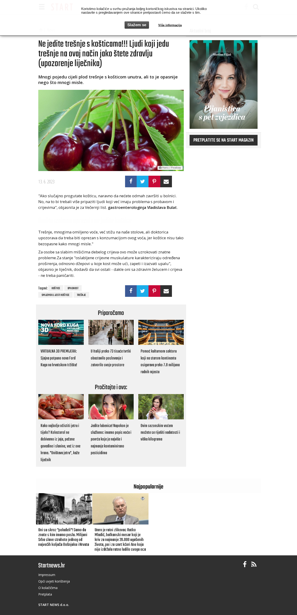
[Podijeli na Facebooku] (131, 181)
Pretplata (45, 594)
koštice (56, 288)
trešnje (81, 295)
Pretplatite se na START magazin (224, 140)
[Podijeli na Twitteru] (142, 181)
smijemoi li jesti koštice (55, 295)
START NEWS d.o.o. (53, 604)
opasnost (73, 288)
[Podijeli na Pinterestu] (154, 181)
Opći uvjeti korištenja (54, 581)
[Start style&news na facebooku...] (245, 564)
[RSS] (254, 564)
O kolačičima (48, 588)
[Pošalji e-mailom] (166, 181)
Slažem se (136, 25)
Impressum (46, 575)
